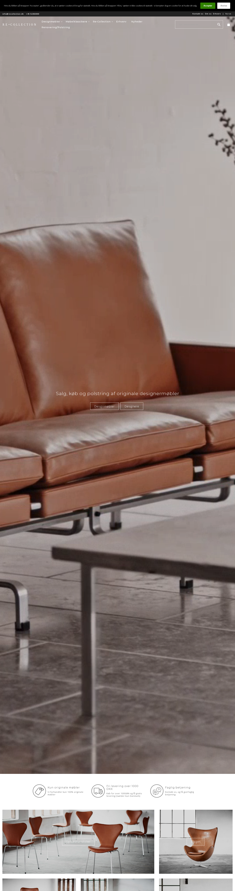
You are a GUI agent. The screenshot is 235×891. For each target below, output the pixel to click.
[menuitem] (52, 21)
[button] (229, 14)
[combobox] (199, 24)
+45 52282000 (32, 14)
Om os (208, 13)
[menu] (108, 24)
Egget (196, 841)
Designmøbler (104, 406)
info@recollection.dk (13, 14)
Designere (132, 406)
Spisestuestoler (78, 841)
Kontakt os (197, 13)
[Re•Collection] (20, 24)
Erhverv (217, 13)
